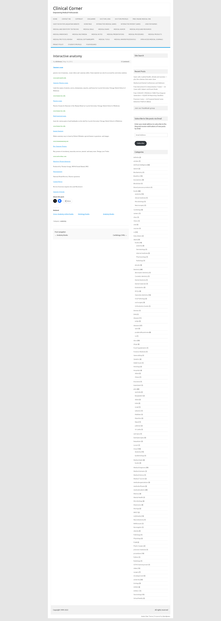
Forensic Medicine (139, 351)
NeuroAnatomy (139, 520)
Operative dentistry (141, 295)
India (136, 403)
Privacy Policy (58, 44)
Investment (137, 385)
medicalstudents (139, 490)
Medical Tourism (139, 478)
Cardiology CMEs (120, 235)
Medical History (139, 475)
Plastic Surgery (138, 546)
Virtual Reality (138, 598)
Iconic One (144, 616)
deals (135, 239)
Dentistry (137, 269)
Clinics (136, 221)
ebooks (137, 265)
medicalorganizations (141, 482)
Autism (136, 168)
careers (136, 213)
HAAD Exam (137, 363)
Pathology (137, 535)
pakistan (138, 426)
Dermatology (140, 249)
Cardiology (137, 209)
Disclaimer (91, 19)
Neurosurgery (139, 205)
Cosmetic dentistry (141, 276)
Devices (136, 310)
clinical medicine (140, 198)
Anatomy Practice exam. (60, 83)
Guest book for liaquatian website (66, 24)
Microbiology (139, 201)
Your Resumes (91, 44)
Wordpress (166, 616)
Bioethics (137, 176)
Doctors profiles (121, 19)
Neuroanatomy (57, 171)
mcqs (135, 449)
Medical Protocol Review (62, 39)
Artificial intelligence (140, 165)
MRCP (136, 512)
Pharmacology (141, 257)
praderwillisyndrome (142, 332)
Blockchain (137, 183)
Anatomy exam (58, 67)
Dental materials (140, 284)
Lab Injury (137, 434)
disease (136, 318)
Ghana (137, 377)
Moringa (136, 508)
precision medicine (140, 549)
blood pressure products (142, 187)
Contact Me (66, 19)
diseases (136, 325)
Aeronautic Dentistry (142, 272)
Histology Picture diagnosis (61, 161)
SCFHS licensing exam (141, 564)
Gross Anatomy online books (63, 214)
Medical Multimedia (79, 34)
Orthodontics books (141, 306)
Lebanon (138, 411)
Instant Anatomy (58, 131)
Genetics (136, 359)
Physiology (137, 538)
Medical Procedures (136, 34)
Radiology (139, 260)
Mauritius (138, 418)
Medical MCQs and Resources (140, 29)
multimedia (137, 516)
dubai (137, 373)
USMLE (136, 587)
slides (135, 568)
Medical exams (103, 29)
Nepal (137, 422)
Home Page (88, 24)
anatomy (63, 221)
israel (136, 407)
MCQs (137, 291)
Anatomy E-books (58, 192)
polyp (137, 321)
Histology (137, 366)
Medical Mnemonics (60, 34)
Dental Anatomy (140, 280)
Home (55, 19)
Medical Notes (97, 34)
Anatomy (138, 452)
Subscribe (140, 143)
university (137, 579)
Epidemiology (139, 455)
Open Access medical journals (151, 39)
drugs (135, 344)
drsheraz (58, 62)
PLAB (135, 542)
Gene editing (138, 355)
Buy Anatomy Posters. (60, 146)
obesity (136, 531)
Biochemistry (138, 172)
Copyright (79, 19)
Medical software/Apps (85, 39)
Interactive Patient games (130, 24)
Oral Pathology (140, 298)
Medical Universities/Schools (125, 39)
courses (136, 228)
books (136, 191)
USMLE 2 (136, 591)
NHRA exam (137, 523)
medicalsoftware (139, 486)
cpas (136, 328)
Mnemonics (137, 505)
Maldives (138, 414)
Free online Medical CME (142, 19)
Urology (136, 583)
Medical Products (155, 34)
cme (135, 224)
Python (136, 557)
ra (135, 336)
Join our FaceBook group (145, 108)
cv (134, 232)
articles (136, 161)
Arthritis (136, 157)
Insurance (137, 381)
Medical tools (104, 39)
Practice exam (57, 101)
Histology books (84, 214)
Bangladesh (139, 396)
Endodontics (139, 287)
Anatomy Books (108, 214)
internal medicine (142, 253)
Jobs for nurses (151, 24)
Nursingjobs (137, 527)
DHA (135, 314)
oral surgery (139, 302)
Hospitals (137, 370)
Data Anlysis (138, 236)
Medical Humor (119, 29)
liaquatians (137, 441)
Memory (136, 493)
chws (135, 217)
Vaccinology (137, 594)
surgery (136, 572)
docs (135, 340)
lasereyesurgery (139, 437)
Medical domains (139, 471)
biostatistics (138, 180)
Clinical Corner (67, 8)
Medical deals (88, 29)
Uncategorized (138, 576)
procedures (137, 553)
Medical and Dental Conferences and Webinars (149, 83)
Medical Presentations (115, 34)
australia (138, 392)
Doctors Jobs (105, 19)
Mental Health (138, 497)
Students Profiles (74, 44)
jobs (135, 389)
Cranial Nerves (57, 181)
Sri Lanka (138, 429)
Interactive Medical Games (106, 24)
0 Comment (125, 62)
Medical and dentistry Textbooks (66, 29)
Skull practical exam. (59, 116)
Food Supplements (140, 348)
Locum (136, 445)
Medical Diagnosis (139, 467)
